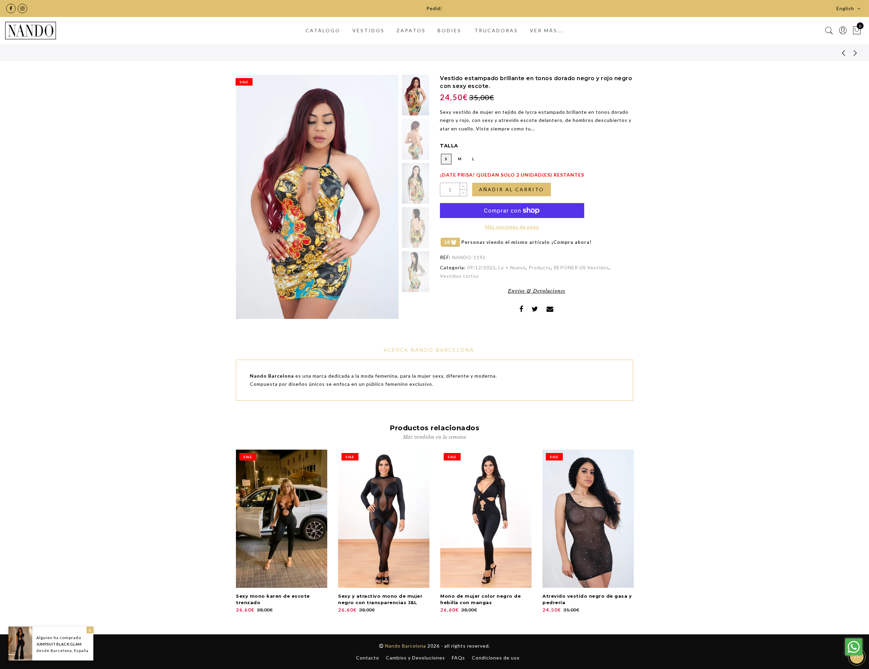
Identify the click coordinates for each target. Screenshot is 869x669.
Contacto (367, 658)
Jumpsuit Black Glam (59, 644)
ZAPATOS (411, 30)
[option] (317, 197)
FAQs (458, 658)
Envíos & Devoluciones (536, 291)
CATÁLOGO (323, 30)
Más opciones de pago (512, 227)
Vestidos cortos (459, 276)
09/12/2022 (481, 267)
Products (540, 267)
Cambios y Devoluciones (415, 658)
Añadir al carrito (511, 189)
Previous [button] (248, 201)
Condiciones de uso (496, 658)
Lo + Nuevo (512, 267)
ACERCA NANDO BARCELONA (429, 350)
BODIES (449, 30)
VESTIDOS (368, 30)
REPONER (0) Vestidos (581, 267)
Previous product (838, 52)
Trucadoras (496, 30)
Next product (855, 52)
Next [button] (377, 200)
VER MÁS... (546, 30)
